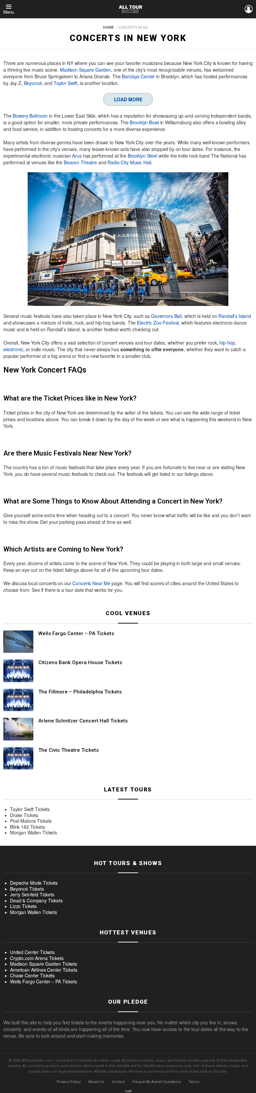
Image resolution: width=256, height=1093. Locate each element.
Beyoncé (33, 83)
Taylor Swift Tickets (30, 809)
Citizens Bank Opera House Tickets (80, 662)
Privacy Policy (69, 1082)
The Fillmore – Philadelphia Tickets (80, 692)
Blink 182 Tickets (27, 827)
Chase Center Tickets (32, 976)
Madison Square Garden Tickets (43, 964)
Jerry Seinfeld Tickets (32, 895)
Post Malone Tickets (31, 821)
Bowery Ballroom (30, 115)
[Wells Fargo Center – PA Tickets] (18, 641)
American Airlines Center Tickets (43, 970)
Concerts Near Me (91, 583)
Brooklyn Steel (142, 155)
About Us (96, 1082)
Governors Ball (166, 316)
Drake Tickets (24, 815)
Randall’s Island (234, 316)
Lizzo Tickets (23, 906)
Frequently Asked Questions (156, 1082)
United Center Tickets (32, 952)
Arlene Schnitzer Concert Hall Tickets (83, 721)
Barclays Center (138, 76)
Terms (193, 1082)
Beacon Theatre (80, 162)
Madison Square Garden (85, 69)
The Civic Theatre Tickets (68, 750)
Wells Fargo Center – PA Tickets (76, 633)
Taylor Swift (65, 83)
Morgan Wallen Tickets (33, 833)
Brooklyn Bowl (144, 122)
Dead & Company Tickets (36, 901)
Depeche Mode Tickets (34, 883)
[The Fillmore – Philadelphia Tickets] (18, 700)
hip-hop (227, 342)
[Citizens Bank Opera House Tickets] (18, 670)
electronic (13, 349)
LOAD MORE (128, 99)
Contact (118, 1082)
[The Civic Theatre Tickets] (18, 758)
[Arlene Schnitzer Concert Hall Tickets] (18, 729)
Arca (76, 155)
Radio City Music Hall (129, 162)
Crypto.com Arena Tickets (37, 958)
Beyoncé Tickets (27, 889)
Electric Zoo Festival (158, 322)
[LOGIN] (249, 9)
